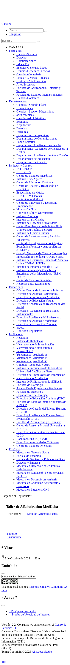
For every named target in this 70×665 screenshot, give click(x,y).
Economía (22, 121)
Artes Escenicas (25, 84)
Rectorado (22, 337)
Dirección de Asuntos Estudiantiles (36, 293)
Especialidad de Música (30, 192)
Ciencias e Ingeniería (28, 74)
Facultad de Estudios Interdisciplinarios (39, 94)
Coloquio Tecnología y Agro (33, 364)
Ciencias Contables (27, 98)
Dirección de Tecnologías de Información (40, 374)
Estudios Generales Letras (31, 67)
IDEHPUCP (23, 172)
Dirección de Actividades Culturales (37, 442)
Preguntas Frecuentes (22, 611)
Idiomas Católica (26, 209)
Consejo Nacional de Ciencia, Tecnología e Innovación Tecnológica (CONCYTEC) (41, 255)
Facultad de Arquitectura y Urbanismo (38, 422)
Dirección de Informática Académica (38, 297)
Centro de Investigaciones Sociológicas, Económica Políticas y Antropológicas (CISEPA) (39, 246)
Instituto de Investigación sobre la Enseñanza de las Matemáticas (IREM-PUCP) (39, 273)
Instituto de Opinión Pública (32, 233)
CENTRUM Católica (29, 195)
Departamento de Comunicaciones (36, 138)
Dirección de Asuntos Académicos (36, 320)
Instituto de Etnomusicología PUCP (37, 266)
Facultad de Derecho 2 (29, 391)
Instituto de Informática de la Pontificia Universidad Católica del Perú (39, 369)
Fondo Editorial (25, 141)
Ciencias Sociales (26, 54)
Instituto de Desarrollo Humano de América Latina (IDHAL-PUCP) (42, 261)
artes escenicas (25, 114)
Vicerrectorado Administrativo (34, 347)
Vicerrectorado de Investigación (35, 344)
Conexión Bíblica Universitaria (34, 212)
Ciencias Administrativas (31, 118)
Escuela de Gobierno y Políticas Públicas (40, 459)
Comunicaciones (26, 60)
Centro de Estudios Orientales (34, 280)
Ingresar (15, 34)
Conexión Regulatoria (29, 330)
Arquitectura (23, 125)
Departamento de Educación (33, 158)
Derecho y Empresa (28, 462)
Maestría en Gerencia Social (32, 452)
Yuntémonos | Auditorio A (31, 354)
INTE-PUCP (24, 168)
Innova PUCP (24, 351)
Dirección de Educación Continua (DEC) (40, 398)
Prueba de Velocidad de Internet (29, 614)
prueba (20, 327)
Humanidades (24, 108)
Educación (22, 64)
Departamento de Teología (32, 395)
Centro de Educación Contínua (34, 182)
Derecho (21, 57)
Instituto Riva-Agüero (29, 179)
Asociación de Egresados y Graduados (39, 388)
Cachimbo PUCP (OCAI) (31, 439)
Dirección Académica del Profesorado (38, 317)
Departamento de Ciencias (31, 162)
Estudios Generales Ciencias (33, 71)
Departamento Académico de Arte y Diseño (42, 155)
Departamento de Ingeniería (32, 135)
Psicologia (22, 131)
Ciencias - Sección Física (31, 104)
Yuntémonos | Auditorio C (31, 361)
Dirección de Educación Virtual (35, 300)
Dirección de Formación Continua (36, 324)
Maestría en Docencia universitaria (36, 479)
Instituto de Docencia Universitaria (36, 222)
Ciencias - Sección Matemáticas (35, 111)
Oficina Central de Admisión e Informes (39, 290)
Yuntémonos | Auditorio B (31, 358)
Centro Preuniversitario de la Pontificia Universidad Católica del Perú (39, 228)
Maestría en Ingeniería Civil (32, 489)
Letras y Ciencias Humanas (32, 77)
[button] (6, 23)
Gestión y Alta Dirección (31, 81)
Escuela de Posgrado (28, 455)
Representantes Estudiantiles (33, 283)
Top (3, 661)
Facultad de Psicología (29, 385)
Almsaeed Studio (42, 651)
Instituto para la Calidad (30, 219)
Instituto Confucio (27, 216)
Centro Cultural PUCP (29, 199)
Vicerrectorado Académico (32, 378)
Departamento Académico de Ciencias (38, 145)
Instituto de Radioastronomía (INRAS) (39, 381)
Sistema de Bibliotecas (29, 341)
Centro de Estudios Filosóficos (34, 175)
